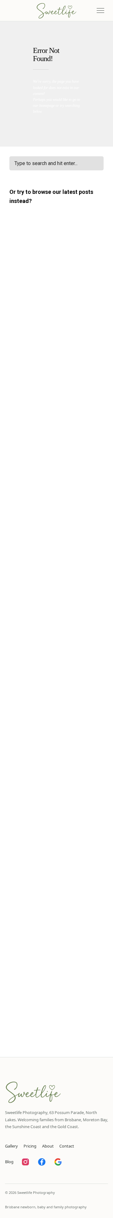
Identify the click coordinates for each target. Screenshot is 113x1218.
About (48, 1146)
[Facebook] (41, 1162)
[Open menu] (100, 10)
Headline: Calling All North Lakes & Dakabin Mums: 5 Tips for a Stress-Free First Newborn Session (54, 748)
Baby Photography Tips (34, 285)
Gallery (11, 1146)
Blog (9, 1161)
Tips (49, 815)
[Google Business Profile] (58, 1162)
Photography (24, 731)
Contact (66, 1146)
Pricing (30, 1146)
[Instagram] (25, 1162)
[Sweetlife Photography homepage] (56, 11)
